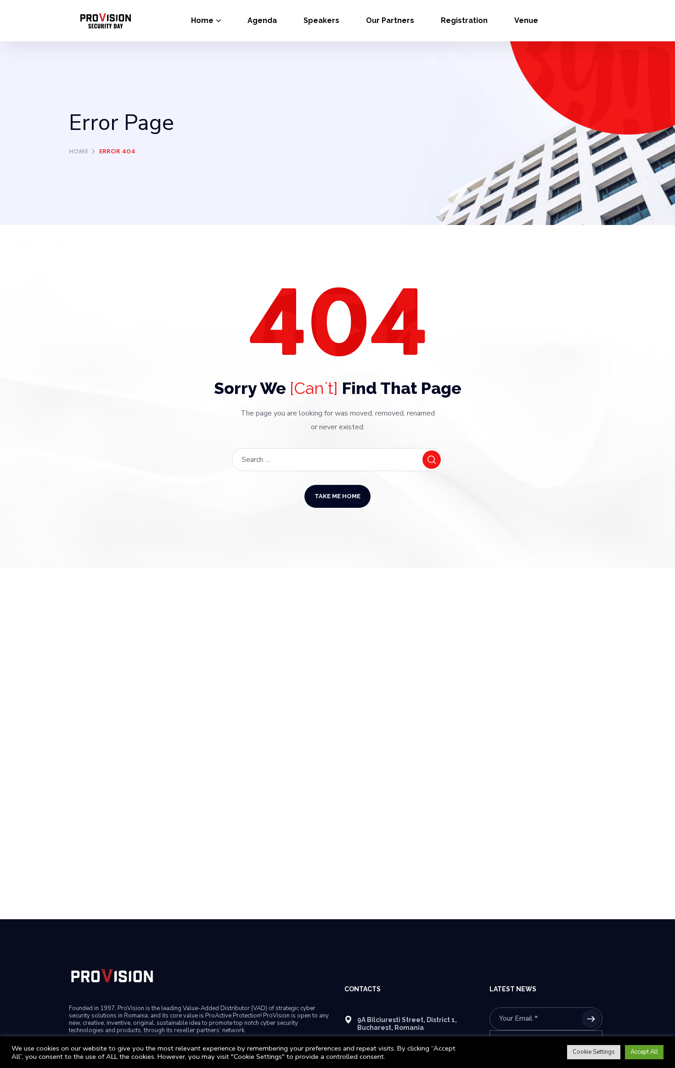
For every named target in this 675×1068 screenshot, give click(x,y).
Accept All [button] (644, 1052)
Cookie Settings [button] (594, 1052)
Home (78, 152)
